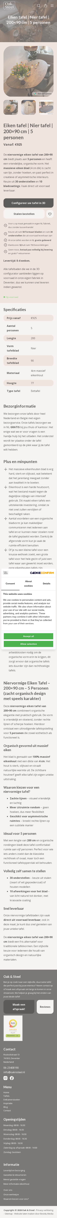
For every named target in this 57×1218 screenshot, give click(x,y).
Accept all (28, 636)
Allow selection (28, 644)
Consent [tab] (10, 583)
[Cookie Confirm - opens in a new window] (42, 573)
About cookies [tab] (28, 583)
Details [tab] (46, 583)
